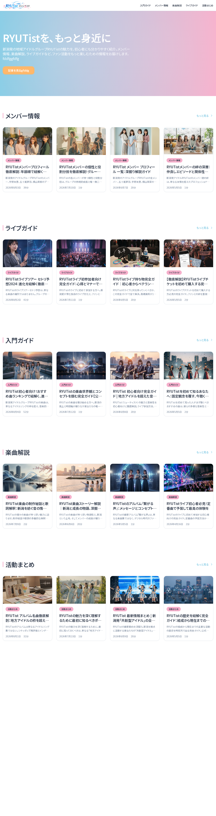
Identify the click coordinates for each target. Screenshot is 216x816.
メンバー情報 (161, 5)
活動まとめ (207, 5)
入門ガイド (145, 5)
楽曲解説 (177, 5)
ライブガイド (192, 5)
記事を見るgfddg (18, 70)
